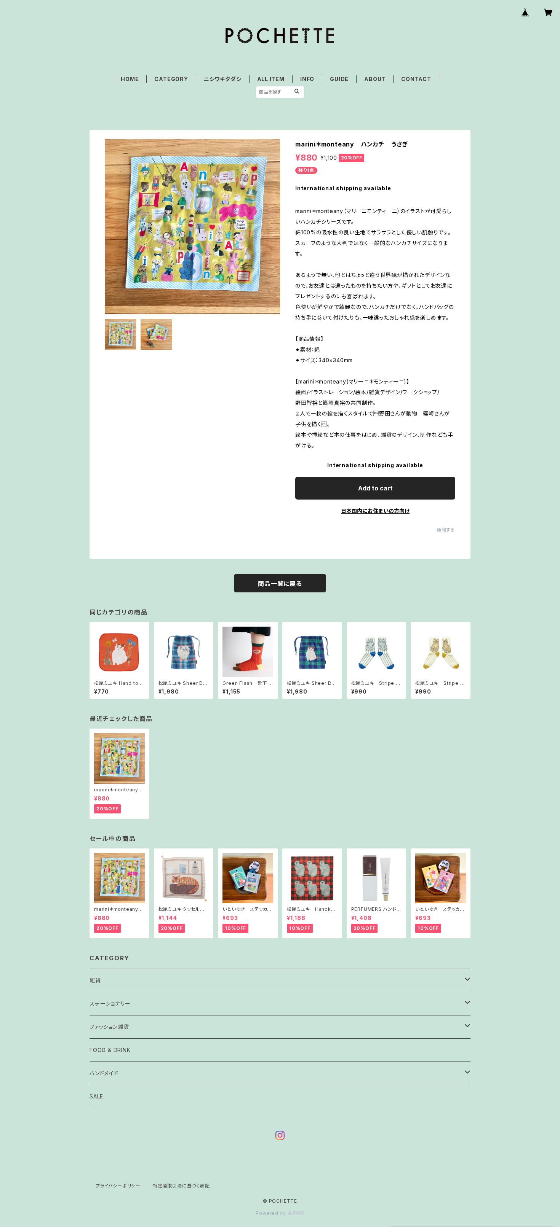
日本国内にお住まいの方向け (375, 511)
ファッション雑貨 (109, 1026)
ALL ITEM (271, 79)
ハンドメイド (104, 1073)
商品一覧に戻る (280, 583)
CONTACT (416, 79)
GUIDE (339, 79)
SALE (96, 1096)
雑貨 (95, 980)
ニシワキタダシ (223, 79)
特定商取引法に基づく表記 (181, 1186)
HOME (130, 79)
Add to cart (375, 488)
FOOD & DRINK (110, 1050)
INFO (307, 79)
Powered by (272, 1213)
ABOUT (375, 79)
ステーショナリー (110, 1003)
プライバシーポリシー (118, 1186)
